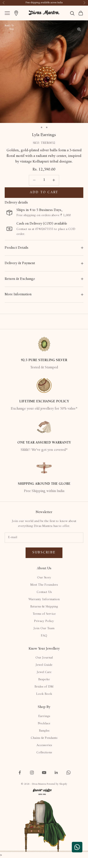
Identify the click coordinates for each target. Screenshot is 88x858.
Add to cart (44, 192)
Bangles (44, 730)
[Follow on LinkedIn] (56, 772)
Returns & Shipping (44, 606)
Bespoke (44, 679)
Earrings (44, 716)
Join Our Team (44, 628)
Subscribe (44, 552)
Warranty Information (44, 599)
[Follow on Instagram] (32, 772)
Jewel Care (44, 672)
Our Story (44, 577)
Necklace (44, 723)
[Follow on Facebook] (19, 772)
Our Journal (44, 657)
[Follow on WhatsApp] (68, 772)
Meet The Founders (44, 585)
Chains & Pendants (44, 738)
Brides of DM (44, 686)
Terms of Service (44, 614)
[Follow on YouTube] (44, 772)
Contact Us (44, 592)
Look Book (44, 694)
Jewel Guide (44, 665)
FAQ (44, 635)
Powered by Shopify (57, 784)
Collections (44, 752)
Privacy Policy (44, 621)
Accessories (44, 745)
